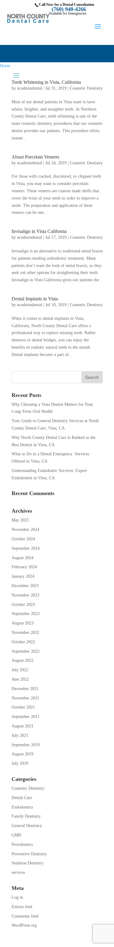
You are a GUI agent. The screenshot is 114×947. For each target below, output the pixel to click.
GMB (16, 835)
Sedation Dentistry (27, 863)
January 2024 (23, 576)
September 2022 (26, 651)
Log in (17, 897)
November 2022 (25, 632)
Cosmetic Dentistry (86, 88)
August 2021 (22, 726)
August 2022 (22, 660)
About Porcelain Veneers (35, 156)
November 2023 (25, 595)
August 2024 (22, 558)
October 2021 (23, 707)
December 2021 (25, 688)
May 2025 (20, 520)
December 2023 (25, 585)
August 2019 (22, 754)
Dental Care (22, 797)
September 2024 (26, 548)
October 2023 (23, 604)
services (18, 872)
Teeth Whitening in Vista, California (46, 82)
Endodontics (22, 807)
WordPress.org (24, 925)
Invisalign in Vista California (39, 231)
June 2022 (20, 679)
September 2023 (26, 613)
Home (5, 65)
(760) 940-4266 (69, 9)
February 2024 (24, 567)
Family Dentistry (26, 816)
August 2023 (22, 623)
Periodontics (22, 844)
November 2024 (25, 529)
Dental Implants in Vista (35, 298)
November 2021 (25, 698)
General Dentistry (27, 825)
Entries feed (22, 906)
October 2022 (23, 642)
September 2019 (26, 745)
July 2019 (20, 763)
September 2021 (26, 716)
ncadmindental (29, 88)
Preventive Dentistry (29, 854)
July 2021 (20, 735)
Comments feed (25, 916)
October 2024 (23, 539)
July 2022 (20, 670)
